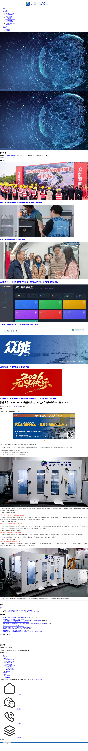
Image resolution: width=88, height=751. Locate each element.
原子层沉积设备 (9, 21)
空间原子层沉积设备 (10, 23)
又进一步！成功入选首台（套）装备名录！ (13, 626)
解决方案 (5, 26)
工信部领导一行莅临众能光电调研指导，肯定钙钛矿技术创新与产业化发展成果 (22, 620)
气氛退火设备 (9, 20)
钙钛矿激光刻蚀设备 (10, 19)
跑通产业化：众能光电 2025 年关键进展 (19, 610)
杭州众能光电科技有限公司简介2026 (11, 619)
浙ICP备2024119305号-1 (37, 679)
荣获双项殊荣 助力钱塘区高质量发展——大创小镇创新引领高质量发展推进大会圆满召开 (24, 623)
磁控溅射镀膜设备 (10, 13)
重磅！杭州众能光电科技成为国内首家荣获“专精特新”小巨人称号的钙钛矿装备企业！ (23, 631)
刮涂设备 (8, 24)
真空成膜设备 (9, 17)
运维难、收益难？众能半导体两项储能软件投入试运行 (23, 611)
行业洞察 (8, 30)
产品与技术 (5, 11)
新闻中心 (5, 27)
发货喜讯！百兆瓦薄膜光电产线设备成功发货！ (14, 628)
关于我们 (5, 10)
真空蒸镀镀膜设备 (10, 14)
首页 (4, 8)
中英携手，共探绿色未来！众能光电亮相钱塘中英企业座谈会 (17, 627)
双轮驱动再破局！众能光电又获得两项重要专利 (14, 630)
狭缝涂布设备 (9, 16)
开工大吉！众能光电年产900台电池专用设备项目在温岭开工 (17, 617)
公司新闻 (8, 29)
